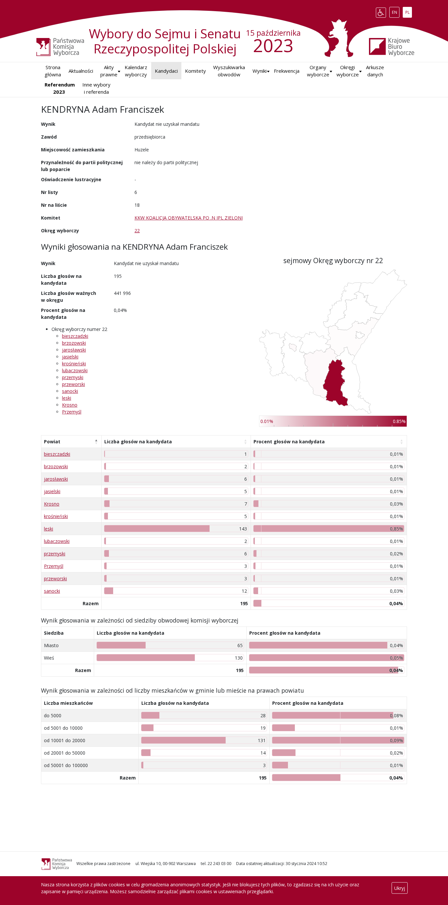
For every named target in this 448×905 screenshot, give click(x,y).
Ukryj (399, 888)
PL (408, 11)
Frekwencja (286, 70)
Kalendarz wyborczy (136, 71)
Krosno (69, 405)
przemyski (72, 377)
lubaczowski (75, 370)
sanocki (70, 391)
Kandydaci (166, 70)
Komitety (195, 70)
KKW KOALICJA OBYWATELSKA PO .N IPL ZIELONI (188, 218)
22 (137, 230)
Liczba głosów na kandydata (138, 441)
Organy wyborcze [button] (318, 71)
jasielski (70, 357)
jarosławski (74, 350)
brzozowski (74, 343)
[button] (259, 71)
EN (395, 11)
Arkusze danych (375, 71)
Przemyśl (71, 412)
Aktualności (81, 70)
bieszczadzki (75, 336)
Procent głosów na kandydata (289, 441)
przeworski (73, 384)
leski (66, 398)
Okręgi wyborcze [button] (347, 71)
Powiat (52, 441)
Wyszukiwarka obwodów (229, 71)
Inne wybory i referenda (96, 88)
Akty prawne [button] (108, 71)
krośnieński (74, 363)
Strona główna (53, 71)
